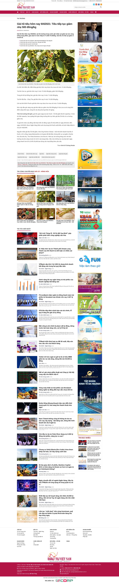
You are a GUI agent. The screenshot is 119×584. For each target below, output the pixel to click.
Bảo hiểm (35, 534)
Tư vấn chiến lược (44, 284)
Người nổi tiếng (20, 543)
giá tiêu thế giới (63, 153)
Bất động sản (44, 12)
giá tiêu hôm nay (22, 157)
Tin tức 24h (53, 0)
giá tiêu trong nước (51, 153)
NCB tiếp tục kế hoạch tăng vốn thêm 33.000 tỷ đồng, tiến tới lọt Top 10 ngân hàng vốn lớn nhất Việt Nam (57, 498)
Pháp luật (85, 536)
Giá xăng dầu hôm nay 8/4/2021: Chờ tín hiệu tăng (65, 204)
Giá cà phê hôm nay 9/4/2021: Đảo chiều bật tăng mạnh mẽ (25, 188)
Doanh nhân (63, 12)
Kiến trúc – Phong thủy (71, 534)
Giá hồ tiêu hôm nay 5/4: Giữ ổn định (28, 44)
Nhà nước (85, 533)
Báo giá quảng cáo (64, 573)
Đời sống (52, 544)
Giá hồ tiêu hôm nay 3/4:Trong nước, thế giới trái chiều (33, 42)
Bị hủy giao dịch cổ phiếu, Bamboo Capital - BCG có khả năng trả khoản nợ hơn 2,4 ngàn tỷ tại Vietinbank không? (56, 467)
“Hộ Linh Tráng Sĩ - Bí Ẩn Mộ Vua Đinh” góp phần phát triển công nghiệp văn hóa (94, 442)
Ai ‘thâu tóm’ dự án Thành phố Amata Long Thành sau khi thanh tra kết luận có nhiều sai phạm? (55, 251)
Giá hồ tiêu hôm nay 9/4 (48, 157)
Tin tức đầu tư (60, 0)
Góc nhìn (41, 363)
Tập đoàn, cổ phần (87, 534)
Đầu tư (28, 12)
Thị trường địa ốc (44, 255)
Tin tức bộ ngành (21, 534)
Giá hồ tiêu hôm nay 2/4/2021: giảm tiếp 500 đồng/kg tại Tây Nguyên (36, 40)
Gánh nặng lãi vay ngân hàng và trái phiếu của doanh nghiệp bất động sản (94, 460)
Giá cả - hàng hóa (22, 164)
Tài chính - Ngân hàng (45, 268)
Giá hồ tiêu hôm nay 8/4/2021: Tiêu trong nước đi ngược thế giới (35, 45)
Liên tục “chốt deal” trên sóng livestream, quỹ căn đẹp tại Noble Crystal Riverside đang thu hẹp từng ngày (56, 513)
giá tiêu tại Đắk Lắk (34, 157)
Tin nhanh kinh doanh (68, 0)
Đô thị (67, 531)
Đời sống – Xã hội (83, 12)
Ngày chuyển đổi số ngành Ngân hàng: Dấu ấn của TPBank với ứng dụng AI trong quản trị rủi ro (56, 482)
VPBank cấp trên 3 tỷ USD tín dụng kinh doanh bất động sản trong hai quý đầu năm (94, 454)
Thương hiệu (42, 471)
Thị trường (21, 18)
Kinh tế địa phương (87, 531)
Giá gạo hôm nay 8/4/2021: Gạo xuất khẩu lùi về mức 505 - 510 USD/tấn (65, 222)
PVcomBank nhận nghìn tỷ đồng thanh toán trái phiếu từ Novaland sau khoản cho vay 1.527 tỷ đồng (56, 297)
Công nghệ (36, 544)
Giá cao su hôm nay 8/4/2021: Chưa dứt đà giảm (45, 221)
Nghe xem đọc (43, 238)
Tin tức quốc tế (20, 533)
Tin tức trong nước (44, 330)
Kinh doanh (35, 12)
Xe (34, 543)
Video (91, 12)
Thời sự (22, 12)
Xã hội (51, 546)
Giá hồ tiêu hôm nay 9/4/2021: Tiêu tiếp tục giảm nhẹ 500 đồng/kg (47, 163)
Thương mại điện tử (38, 536)
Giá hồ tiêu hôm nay (32, 153)
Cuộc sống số (72, 12)
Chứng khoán (36, 533)
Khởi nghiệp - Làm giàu (55, 534)
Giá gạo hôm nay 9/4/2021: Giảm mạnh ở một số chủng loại (25, 205)
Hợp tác (52, 531)
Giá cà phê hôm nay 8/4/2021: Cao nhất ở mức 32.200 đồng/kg (26, 221)
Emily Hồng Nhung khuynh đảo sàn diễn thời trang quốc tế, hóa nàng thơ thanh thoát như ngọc (55, 405)
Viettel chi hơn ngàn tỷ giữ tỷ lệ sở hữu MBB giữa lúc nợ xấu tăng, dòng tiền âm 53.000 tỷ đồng (55, 359)
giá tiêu (42, 153)
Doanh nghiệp (54, 12)
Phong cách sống (21, 544)
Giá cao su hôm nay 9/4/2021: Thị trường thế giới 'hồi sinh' (64, 188)
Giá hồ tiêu (21, 153)
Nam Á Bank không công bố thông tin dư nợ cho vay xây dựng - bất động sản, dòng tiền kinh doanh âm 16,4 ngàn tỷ (57, 421)
